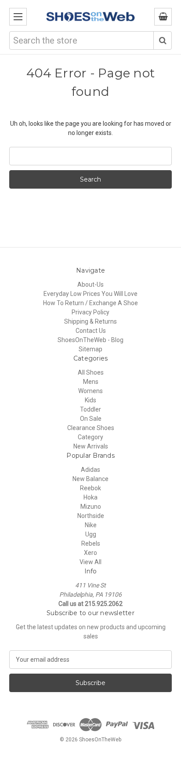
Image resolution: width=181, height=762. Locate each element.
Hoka (90, 497)
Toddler (90, 409)
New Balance (90, 478)
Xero (90, 552)
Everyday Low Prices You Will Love (90, 293)
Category (90, 437)
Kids (90, 400)
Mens (90, 381)
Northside (90, 515)
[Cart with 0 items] (163, 17)
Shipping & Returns (90, 321)
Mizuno (90, 506)
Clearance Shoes (90, 427)
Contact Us (91, 330)
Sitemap (90, 349)
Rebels (90, 543)
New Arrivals (90, 446)
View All (90, 561)
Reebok (90, 488)
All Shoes (91, 372)
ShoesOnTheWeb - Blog (90, 339)
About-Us (90, 284)
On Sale (90, 418)
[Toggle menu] (18, 17)
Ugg (90, 534)
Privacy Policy (90, 312)
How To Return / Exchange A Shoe (90, 302)
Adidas (90, 469)
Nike (91, 525)
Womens (90, 390)
